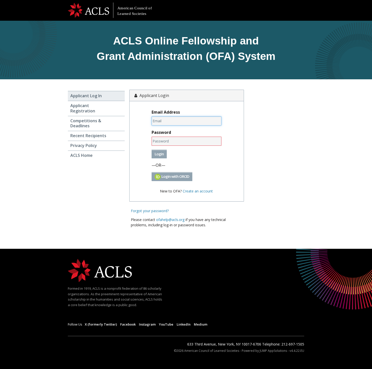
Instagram (147, 324)
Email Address (166, 112)
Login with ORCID (175, 176)
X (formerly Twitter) (101, 324)
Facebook (128, 324)
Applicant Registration (82, 108)
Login (159, 153)
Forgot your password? (150, 210)
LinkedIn (184, 324)
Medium (200, 324)
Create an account (198, 191)
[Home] (100, 270)
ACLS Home (81, 155)
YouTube (166, 324)
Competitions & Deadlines (85, 123)
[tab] (96, 96)
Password (161, 132)
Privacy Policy (83, 145)
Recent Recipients (88, 135)
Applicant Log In (86, 96)
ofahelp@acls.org (170, 219)
